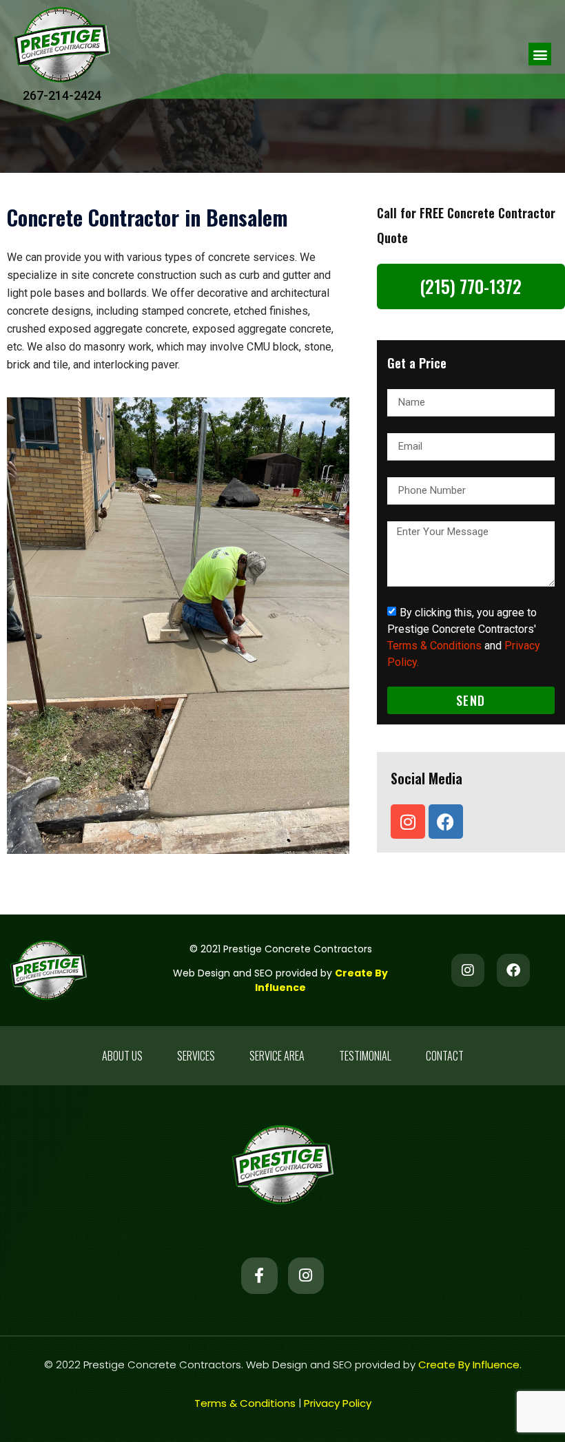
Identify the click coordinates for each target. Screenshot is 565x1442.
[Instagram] (408, 821)
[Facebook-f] (259, 1275)
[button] (539, 54)
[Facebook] (446, 821)
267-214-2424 (62, 95)
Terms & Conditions (434, 645)
